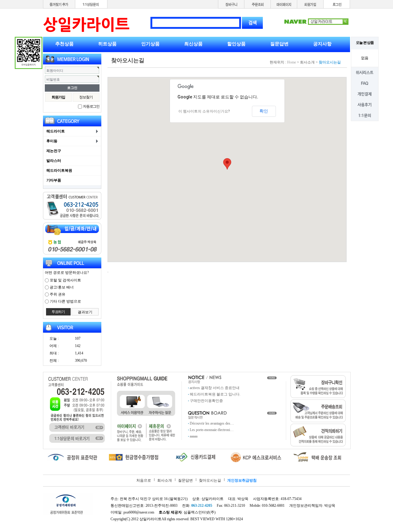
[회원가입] (310, 4)
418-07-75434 (291, 499)
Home (291, 62)
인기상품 (150, 43)
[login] (337, 4)
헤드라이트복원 (59, 170)
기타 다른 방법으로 (65, 301)
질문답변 (279, 43)
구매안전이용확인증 (206, 401)
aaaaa (193, 436)
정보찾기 (85, 97)
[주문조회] (257, 4)
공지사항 (322, 43)
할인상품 (236, 43)
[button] (227, 164)
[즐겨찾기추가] (59, 4)
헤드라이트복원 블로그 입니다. (215, 394)
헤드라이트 (55, 131)
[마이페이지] (284, 4)
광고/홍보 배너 (62, 287)
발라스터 (53, 160)
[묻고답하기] (207, 414)
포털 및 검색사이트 (65, 280)
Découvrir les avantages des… (212, 423)
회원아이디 (54, 70)
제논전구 (53, 151)
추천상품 (64, 43)
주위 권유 (57, 294)
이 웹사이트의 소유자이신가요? (204, 111)
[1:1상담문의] (91, 4)
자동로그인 (91, 106)
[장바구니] (231, 4)
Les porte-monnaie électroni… (212, 430)
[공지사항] (205, 379)
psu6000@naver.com (138, 512)
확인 (263, 111)
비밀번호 (53, 79)
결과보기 (85, 312)
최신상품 (193, 43)
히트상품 (107, 43)
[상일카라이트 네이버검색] (316, 21)
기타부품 (53, 180)
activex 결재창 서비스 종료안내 (214, 388)
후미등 (51, 141)
